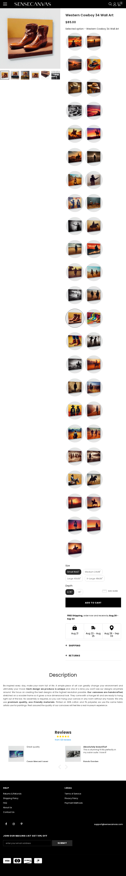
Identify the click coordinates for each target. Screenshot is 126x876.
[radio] (74, 41)
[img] (63, 736)
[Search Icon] (110, 4)
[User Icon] (114, 4)
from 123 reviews (63, 739)
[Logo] (32, 4)
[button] (60, 767)
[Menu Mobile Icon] (5, 4)
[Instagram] (14, 824)
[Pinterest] (21, 824)
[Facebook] (6, 824)
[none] (4, 75)
